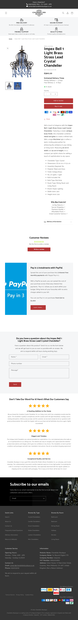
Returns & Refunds (11, 539)
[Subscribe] (43, 498)
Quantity (46, 91)
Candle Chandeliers (34, 521)
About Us (8, 521)
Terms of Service (10, 595)
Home (10, 39)
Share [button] (48, 119)
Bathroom (54, 517)
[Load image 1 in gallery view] (9, 86)
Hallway (53, 530)
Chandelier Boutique (41, 610)
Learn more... (38, 307)
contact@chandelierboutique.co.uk (40, 6)
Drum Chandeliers (33, 526)
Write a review (39, 249)
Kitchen (53, 535)
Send (15, 384)
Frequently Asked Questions (14, 530)
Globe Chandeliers (33, 530)
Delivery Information (11, 535)
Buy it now (58, 106)
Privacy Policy (20, 595)
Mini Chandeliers (33, 539)
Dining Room (55, 526)
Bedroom (54, 521)
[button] (6, 13)
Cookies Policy (29, 595)
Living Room (55, 539)
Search (7, 517)
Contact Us (8, 526)
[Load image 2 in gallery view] (17, 86)
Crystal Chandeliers (34, 517)
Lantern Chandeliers (34, 535)
